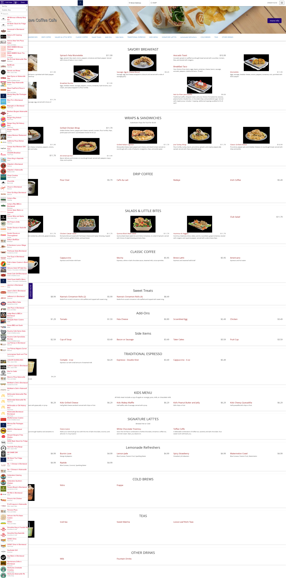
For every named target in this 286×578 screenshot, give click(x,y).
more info (274, 20)
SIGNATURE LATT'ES (169, 37)
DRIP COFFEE (46, 37)
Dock (23, 2)
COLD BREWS (205, 37)
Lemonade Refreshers (188, 37)
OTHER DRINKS (227, 37)
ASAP (155, 3)
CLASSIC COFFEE (82, 37)
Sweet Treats (96, 37)
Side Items (119, 37)
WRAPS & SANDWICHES (29, 37)
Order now (272, 3)
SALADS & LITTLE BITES (63, 37)
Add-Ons (108, 37)
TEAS (216, 37)
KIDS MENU (153, 37)
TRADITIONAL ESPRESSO (136, 37)
